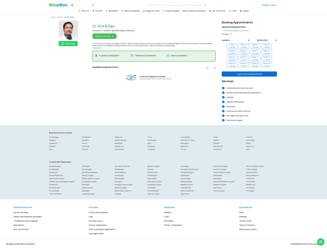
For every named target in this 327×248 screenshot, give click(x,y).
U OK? (167, 216)
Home (53, 17)
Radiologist (86, 191)
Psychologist (250, 188)
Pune (51, 149)
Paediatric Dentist (186, 185)
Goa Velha (85, 140)
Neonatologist (119, 178)
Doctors (59, 17)
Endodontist (53, 172)
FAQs (241, 212)
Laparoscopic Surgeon (57, 178)
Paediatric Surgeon (220, 185)
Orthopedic (86, 185)
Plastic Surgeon (87, 188)
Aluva (150, 137)
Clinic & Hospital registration (102, 229)
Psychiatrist (217, 188)
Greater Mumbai (120, 140)
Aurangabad (185, 137)
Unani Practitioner (55, 194)
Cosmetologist (54, 169)
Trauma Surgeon (219, 191)
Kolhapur (216, 143)
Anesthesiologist (55, 166)
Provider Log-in (96, 221)
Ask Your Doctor (102, 36)
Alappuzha (119, 137)
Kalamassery (152, 140)
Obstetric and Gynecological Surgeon (61, 182)
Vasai (248, 149)
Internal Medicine (252, 175)
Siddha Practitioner (187, 191)
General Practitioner (56, 175)
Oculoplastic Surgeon (89, 182)
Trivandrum (217, 149)
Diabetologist (119, 169)
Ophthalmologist (186, 182)
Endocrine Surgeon (220, 169)
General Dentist (251, 172)
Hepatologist (184, 175)
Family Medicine (120, 172)
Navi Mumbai (218, 146)
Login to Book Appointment (249, 74)
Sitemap (243, 216)
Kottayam (52, 146)
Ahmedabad (86, 137)
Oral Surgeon (250, 182)
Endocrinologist (251, 169)
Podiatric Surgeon (121, 188)
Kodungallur (184, 143)
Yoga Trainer (184, 194)
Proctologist (152, 188)
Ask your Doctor (21, 229)
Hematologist (152, 175)
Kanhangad (250, 140)
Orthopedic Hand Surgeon (124, 185)
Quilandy (85, 149)
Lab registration (96, 233)
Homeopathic (218, 175)
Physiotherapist (54, 188)
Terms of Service (247, 225)
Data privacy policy (248, 229)
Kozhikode (85, 146)
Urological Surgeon (88, 194)
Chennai (249, 137)
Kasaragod (118, 143)
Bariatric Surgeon (154, 166)
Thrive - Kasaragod (173, 225)
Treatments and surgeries (26, 221)
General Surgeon (88, 175)
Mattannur (184, 146)
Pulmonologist (54, 191)
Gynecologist (119, 175)
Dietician (151, 169)
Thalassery (151, 149)
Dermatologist (87, 169)
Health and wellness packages (28, 216)
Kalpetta (216, 140)
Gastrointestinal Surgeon (222, 172)
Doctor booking (21, 212)
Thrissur (183, 149)
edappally (52, 140)
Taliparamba (119, 149)
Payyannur (250, 146)
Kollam (248, 143)
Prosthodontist (185, 188)
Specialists (19, 225)
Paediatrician (250, 185)
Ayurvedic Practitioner (122, 166)
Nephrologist (152, 178)
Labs (91, 216)
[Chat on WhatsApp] (320, 241)
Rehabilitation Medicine (123, 191)
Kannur (84, 143)
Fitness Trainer (153, 172)
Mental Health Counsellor (91, 178)
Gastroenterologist (186, 172)
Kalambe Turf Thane (187, 140)
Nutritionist (250, 178)
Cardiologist (184, 166)
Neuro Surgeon (185, 178)
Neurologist (217, 178)
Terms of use (245, 221)
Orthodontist (53, 185)
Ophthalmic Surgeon (155, 182)
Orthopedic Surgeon (154, 185)
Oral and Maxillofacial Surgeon (224, 182)
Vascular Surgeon (154, 194)
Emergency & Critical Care (189, 169)
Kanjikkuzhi (53, 143)
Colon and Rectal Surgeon (255, 166)
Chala (215, 137)
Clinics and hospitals (98, 212)
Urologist (118, 194)
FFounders (169, 221)
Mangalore (151, 146)
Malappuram (119, 146)
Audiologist (86, 166)
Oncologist (118, 182)
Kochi (149, 143)
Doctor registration (98, 225)
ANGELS (167, 212)
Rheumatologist (153, 191)
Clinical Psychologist (220, 166)
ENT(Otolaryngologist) (90, 172)
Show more (97, 48)
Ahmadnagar (54, 137)
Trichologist (250, 191)
